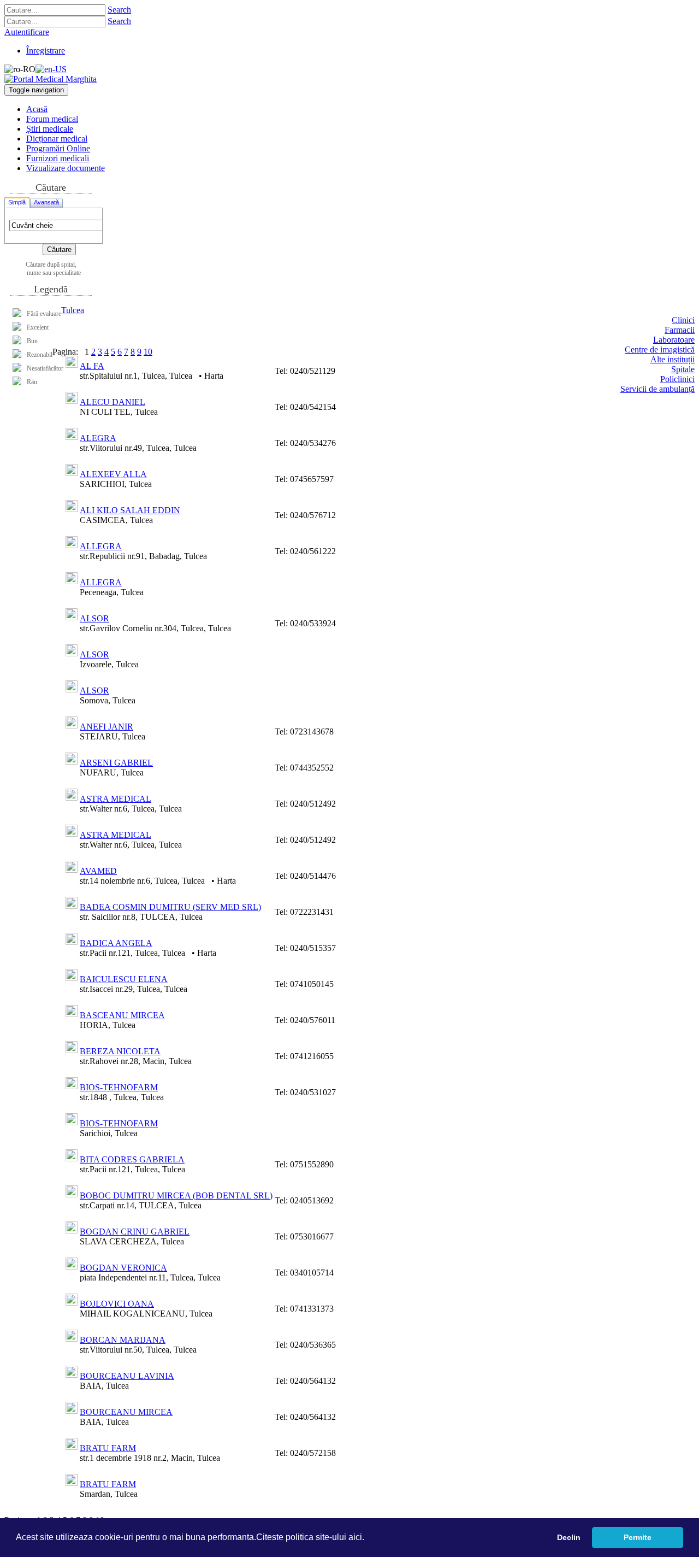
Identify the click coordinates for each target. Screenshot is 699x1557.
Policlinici (677, 379)
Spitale (683, 369)
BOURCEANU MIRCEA (126, 1412)
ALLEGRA (101, 546)
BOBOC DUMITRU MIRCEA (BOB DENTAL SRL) (176, 1195)
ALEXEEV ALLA (113, 474)
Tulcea (72, 310)
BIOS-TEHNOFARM (119, 1087)
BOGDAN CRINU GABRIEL (134, 1231)
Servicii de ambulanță (657, 388)
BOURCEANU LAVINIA (127, 1375)
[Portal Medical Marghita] (50, 79)
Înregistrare (45, 50)
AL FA (92, 366)
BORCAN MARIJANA (122, 1339)
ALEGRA (98, 438)
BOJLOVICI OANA (117, 1303)
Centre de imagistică (660, 349)
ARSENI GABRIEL (116, 762)
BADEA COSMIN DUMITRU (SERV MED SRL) (170, 907)
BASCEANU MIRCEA (122, 1015)
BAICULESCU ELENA (124, 979)
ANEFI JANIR (106, 726)
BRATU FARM (108, 1448)
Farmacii (680, 329)
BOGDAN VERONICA (123, 1267)
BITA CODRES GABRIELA (132, 1159)
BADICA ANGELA (116, 943)
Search (119, 9)
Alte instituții (672, 359)
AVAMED (98, 871)
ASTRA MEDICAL (115, 798)
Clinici (683, 320)
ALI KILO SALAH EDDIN (130, 510)
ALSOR (94, 618)
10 (148, 351)
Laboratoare (674, 339)
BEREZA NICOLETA (120, 1051)
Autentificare (26, 32)
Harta (213, 375)
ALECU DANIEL (112, 402)
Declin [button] (568, 1537)
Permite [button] (637, 1537)
